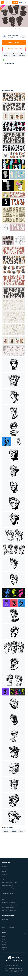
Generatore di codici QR (8, 961)
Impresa (4, 945)
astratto (6, 902)
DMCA (3, 972)
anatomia (13, 902)
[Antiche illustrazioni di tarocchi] (13, 251)
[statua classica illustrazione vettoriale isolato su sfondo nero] (8, 201)
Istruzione (4, 948)
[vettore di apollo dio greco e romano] (5, 154)
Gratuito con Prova (14, 42)
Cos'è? (15, 60)
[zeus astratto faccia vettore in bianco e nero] (6, 230)
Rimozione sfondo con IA (8, 958)
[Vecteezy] (2, 2)
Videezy (4, 943)
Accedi (20, 2)
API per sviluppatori (7, 951)
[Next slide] (22, 902)
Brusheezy (5, 937)
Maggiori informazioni (9, 62)
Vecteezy (4, 940)
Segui (23, 37)
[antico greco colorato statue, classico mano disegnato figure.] (13, 170)
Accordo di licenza (6, 970)
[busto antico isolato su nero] (5, 180)
